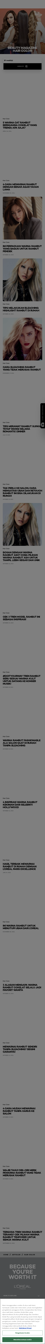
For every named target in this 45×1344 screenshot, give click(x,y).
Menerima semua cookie (23, 1339)
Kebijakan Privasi (25, 1328)
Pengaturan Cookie (22, 1333)
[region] (22, 1321)
